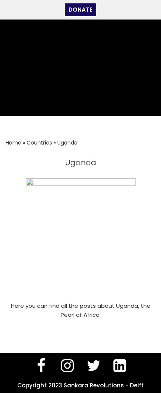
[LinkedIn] (119, 365)
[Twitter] (93, 365)
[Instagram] (67, 365)
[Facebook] (41, 365)
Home (13, 142)
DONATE (80, 10)
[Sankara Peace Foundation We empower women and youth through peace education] (80, 68)
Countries (39, 142)
